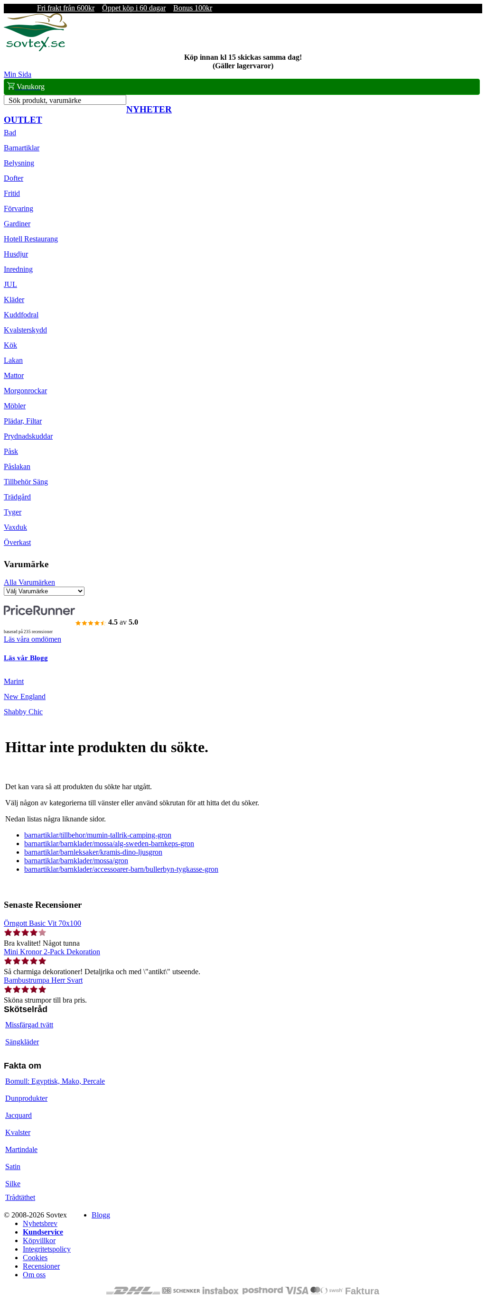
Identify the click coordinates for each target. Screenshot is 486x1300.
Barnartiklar (21, 148)
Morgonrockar (25, 391)
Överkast (17, 542)
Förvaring (18, 208)
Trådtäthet (20, 1197)
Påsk (11, 451)
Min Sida (17, 74)
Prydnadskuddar (28, 436)
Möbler (15, 406)
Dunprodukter (26, 1098)
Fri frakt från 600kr (65, 8)
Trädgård (17, 497)
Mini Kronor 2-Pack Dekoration (52, 952)
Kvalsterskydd (25, 330)
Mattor (14, 375)
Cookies (35, 1258)
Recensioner (41, 1266)
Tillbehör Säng (26, 482)
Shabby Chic (23, 712)
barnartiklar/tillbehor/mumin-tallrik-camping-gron (97, 835)
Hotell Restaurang (31, 239)
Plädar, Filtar (23, 421)
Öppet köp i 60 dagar (134, 8)
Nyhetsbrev (40, 1223)
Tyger (12, 512)
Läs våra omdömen (32, 639)
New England (25, 696)
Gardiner (17, 224)
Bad (10, 133)
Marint (14, 681)
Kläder (14, 299)
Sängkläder (22, 1042)
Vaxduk (15, 527)
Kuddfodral (21, 315)
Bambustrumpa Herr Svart (43, 980)
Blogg (101, 1215)
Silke (12, 1184)
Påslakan (17, 466)
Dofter (13, 178)
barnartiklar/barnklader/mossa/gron (76, 861)
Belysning (19, 163)
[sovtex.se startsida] (35, 49)
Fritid (12, 193)
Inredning (18, 269)
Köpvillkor (39, 1240)
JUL (10, 284)
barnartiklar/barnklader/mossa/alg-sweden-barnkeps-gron (109, 843)
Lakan (13, 360)
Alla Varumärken (29, 582)
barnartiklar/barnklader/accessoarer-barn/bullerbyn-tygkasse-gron (121, 869)
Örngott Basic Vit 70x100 (42, 923)
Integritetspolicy (47, 1249)
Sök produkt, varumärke (45, 100)
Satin (12, 1166)
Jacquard (18, 1115)
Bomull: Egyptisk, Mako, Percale (55, 1081)
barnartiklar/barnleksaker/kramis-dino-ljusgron (93, 852)
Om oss (34, 1275)
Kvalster (17, 1132)
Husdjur (16, 254)
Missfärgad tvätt (29, 1025)
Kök (10, 345)
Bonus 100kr (192, 8)
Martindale (21, 1149)
